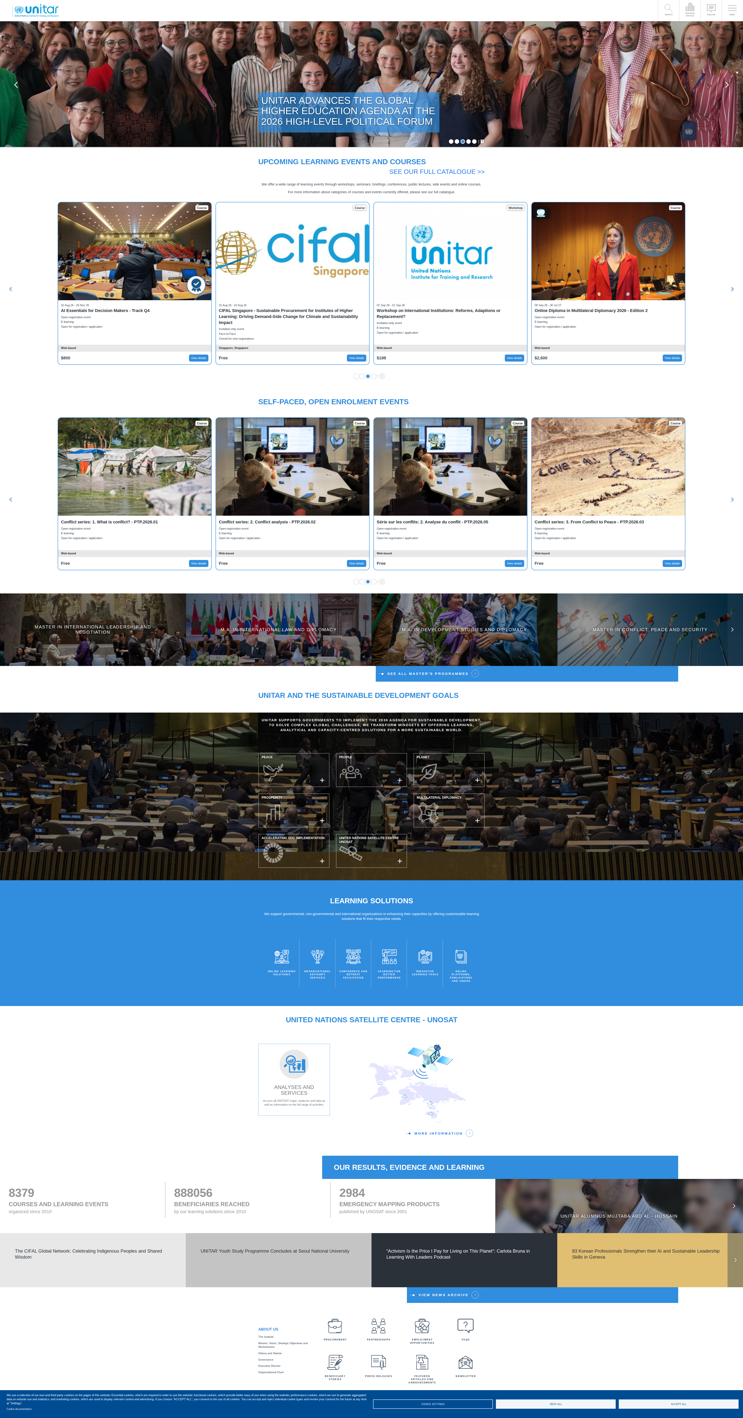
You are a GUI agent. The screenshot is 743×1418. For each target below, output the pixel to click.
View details (198, 358)
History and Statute (270, 1353)
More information (438, 1133)
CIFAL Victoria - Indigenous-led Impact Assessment (586, 310)
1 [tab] (451, 141)
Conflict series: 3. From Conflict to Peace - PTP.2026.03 (273, 522)
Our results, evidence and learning (409, 1167)
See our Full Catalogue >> (437, 171)
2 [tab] (457, 141)
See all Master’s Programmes (428, 674)
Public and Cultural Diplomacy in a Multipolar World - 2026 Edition (442, 310)
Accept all (678, 1404)
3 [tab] (463, 141)
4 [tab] (468, 141)
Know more (93, 632)
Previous (16, 84)
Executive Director (269, 1365)
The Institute (266, 1336)
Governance (265, 1359)
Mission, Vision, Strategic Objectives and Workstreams (283, 1345)
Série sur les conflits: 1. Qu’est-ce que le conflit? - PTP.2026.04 (597, 522)
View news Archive (444, 1295)
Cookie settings (433, 1404)
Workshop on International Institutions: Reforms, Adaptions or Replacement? (123, 313)
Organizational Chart (271, 1372)
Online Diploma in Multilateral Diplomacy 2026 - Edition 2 (275, 310)
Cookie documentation (19, 1409)
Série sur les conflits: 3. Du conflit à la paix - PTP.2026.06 (433, 522)
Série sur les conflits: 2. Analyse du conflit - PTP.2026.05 (116, 522)
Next (727, 84)
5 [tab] (474, 141)
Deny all (556, 1404)
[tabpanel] (371, 84)
